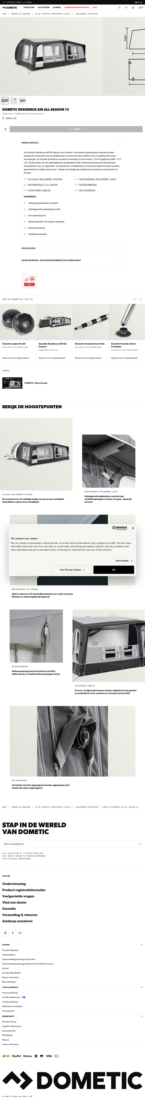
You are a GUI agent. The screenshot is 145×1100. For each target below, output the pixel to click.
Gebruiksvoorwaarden (12, 1006)
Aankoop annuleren (17, 921)
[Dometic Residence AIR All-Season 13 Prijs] (29, 281)
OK (113, 569)
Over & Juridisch (10, 987)
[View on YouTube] (20, 933)
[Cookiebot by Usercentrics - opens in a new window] (114, 528)
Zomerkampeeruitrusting (76, 7)
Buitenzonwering (88, 185)
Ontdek (5, 945)
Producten (29, 7)
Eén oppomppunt (87, 190)
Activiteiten (44, 7)
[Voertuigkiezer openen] (126, 8)
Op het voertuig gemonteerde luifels (53, 14)
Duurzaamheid (8, 1030)
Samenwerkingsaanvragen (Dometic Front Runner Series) (27, 963)
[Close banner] (133, 528)
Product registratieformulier (24, 890)
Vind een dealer (14, 902)
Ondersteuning (14, 884)
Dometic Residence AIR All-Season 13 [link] (120, 807)
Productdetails (30, 143)
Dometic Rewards (10, 950)
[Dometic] (9, 8)
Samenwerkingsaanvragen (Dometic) (18, 959)
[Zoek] (119, 8)
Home (4, 14)
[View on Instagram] (5, 933)
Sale (95, 7)
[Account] (133, 8)
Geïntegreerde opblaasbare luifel (98, 179)
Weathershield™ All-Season (42, 185)
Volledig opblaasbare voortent (45, 179)
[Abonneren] (140, 844)
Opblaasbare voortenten (86, 14)
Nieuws (14, 1039)
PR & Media (16, 1035)
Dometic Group (18, 1021)
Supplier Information (11, 1026)
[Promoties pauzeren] (4, 2)
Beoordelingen (9, 982)
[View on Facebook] (13, 933)
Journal (57, 7)
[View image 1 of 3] (5, 100)
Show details (122, 560)
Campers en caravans (20, 14)
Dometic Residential (20, 972)
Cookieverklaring (10, 1002)
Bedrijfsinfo (8, 1016)
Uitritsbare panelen (39, 190)
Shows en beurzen (10, 977)
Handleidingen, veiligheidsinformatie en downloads (51, 260)
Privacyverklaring (10, 992)
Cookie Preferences (11, 997)
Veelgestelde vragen (18, 896)
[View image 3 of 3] (22, 100)
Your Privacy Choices (70, 569)
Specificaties (29, 248)
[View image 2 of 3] (13, 100)
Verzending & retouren (20, 915)
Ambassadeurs (8, 954)
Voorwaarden (8, 1011)
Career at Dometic (19, 1044)
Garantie (9, 909)
